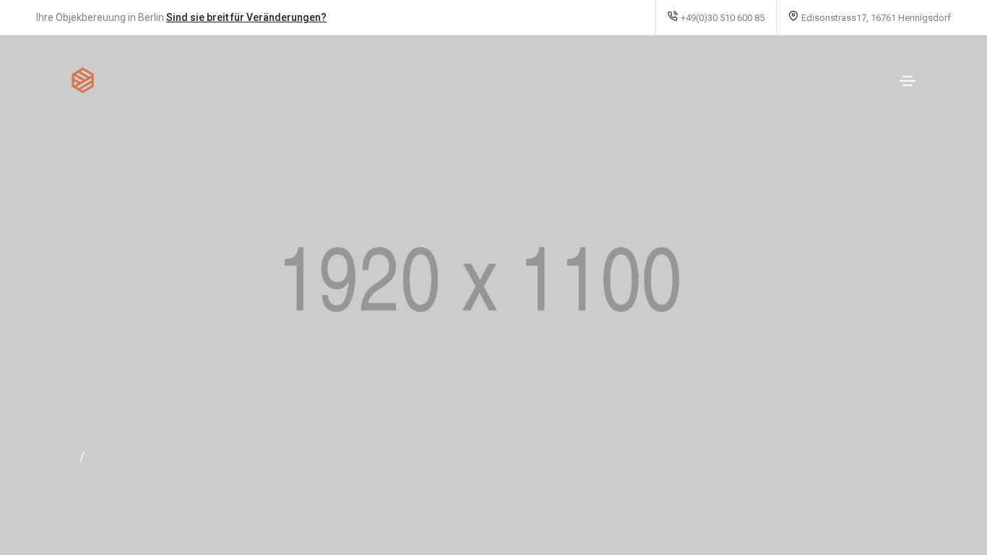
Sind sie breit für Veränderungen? (246, 17)
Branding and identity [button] (851, 452)
